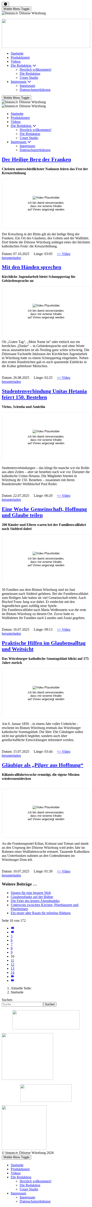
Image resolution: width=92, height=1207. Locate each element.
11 (12, 960)
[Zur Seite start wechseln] (12, 928)
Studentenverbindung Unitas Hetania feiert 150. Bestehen (44, 394)
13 (12, 968)
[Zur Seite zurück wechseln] (12, 932)
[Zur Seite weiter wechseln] (12, 976)
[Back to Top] (5, 4)
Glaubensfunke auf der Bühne (32, 897)
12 (12, 964)
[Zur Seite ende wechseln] (12, 980)
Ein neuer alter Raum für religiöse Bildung (41, 913)
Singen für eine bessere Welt (31, 893)
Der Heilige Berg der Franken (36, 159)
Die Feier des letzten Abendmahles (35, 901)
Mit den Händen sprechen (31, 267)
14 (12, 972)
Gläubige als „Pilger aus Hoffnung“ (42, 765)
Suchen (7, 1000)
